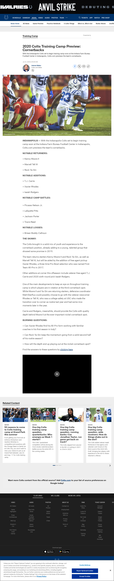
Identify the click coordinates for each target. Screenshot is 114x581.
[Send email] (84, 67)
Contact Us (65, 506)
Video (13, 502)
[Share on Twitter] (79, 67)
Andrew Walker (36, 65)
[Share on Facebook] (75, 67)
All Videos (13, 506)
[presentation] (110, 466)
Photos (48, 502)
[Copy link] (88, 66)
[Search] (79, 17)
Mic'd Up (13, 520)
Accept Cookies (84, 576)
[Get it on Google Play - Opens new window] (64, 552)
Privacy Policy (41, 576)
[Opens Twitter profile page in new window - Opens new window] (33, 70)
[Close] (110, 570)
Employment (65, 509)
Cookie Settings (84, 565)
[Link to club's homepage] (6, 17)
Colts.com (66, 480)
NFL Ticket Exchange (100, 537)
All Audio (31, 506)
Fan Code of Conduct (83, 519)
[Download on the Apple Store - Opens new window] (49, 552)
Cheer (48, 520)
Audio (31, 502)
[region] (57, 570)
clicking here (66, 349)
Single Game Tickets (100, 519)
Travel (48, 517)
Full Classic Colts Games (13, 531)
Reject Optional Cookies (85, 571)
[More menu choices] (66, 17)
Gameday (83, 530)
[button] (57, 374)
